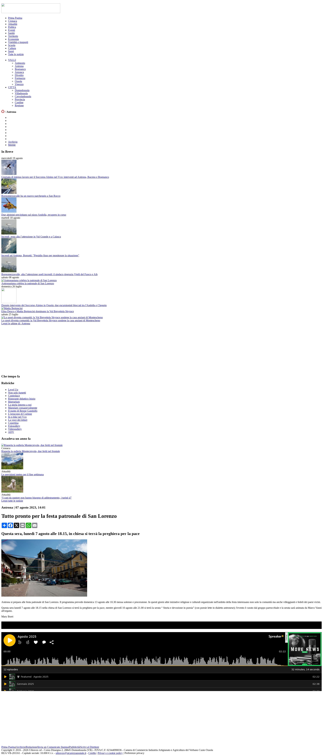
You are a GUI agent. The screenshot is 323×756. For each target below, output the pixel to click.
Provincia (20, 99)
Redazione (31, 747)
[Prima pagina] (2, 111)
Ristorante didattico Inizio (21, 398)
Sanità (11, 33)
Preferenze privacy (134, 753)
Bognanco (20, 69)
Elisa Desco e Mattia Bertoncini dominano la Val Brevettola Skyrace (37, 311)
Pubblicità (74, 747)
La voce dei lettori (17, 419)
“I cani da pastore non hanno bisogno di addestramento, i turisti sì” (36, 497)
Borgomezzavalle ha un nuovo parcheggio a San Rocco (30, 195)
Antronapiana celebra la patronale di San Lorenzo (27, 283)
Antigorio (20, 63)
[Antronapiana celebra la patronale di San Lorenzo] (29, 280)
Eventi (11, 30)
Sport (11, 51)
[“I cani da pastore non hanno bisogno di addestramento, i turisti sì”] (12, 491)
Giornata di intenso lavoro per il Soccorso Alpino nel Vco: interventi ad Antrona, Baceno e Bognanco (55, 177)
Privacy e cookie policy (110, 753)
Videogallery (15, 429)
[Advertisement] (26, 349)
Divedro (19, 75)
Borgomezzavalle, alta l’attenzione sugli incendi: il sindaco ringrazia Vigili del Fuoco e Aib (49, 274)
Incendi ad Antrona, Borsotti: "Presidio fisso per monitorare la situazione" (40, 255)
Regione (19, 105)
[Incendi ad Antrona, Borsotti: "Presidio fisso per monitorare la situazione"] (8, 252)
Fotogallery (14, 426)
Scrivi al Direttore (89, 747)
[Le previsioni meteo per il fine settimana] (12, 468)
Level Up (13, 389)
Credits (92, 753)
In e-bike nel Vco (17, 416)
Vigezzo (19, 84)
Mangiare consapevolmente (22, 407)
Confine (19, 102)
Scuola (11, 45)
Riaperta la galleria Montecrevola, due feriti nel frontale (30, 451)
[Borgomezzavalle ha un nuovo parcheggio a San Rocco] (8, 192)
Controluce (14, 395)
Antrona (19, 66)
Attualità (12, 24)
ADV (11, 432)
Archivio (12, 141)
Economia (13, 39)
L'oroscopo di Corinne (20, 413)
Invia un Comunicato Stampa (53, 747)
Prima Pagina (15, 17)
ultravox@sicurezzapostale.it (71, 753)
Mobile (12, 144)
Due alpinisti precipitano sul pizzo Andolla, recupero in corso (33, 214)
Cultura (12, 48)
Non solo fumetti (17, 392)
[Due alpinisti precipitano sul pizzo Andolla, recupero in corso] (8, 211)
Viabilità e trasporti (18, 42)
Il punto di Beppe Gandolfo (22, 410)
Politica (12, 27)
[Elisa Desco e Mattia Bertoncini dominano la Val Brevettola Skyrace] (12, 308)
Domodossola (22, 90)
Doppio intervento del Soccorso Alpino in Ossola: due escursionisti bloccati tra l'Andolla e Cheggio (54, 305)
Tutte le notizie (16, 54)
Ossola (18, 81)
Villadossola (21, 93)
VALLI (12, 60)
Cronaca (12, 21)
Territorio (13, 36)
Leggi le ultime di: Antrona (15, 323)
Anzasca (19, 72)
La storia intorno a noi (19, 404)
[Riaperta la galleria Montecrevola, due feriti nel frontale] (32, 445)
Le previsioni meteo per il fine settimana (22, 474)
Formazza (20, 78)
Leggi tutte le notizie (12, 500)
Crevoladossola (23, 96)
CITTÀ (12, 87)
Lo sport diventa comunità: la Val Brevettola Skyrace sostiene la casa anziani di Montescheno (50, 320)
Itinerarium (14, 401)
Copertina (13, 423)
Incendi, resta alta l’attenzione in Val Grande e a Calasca (31, 236)
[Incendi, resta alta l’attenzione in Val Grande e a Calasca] (8, 233)
